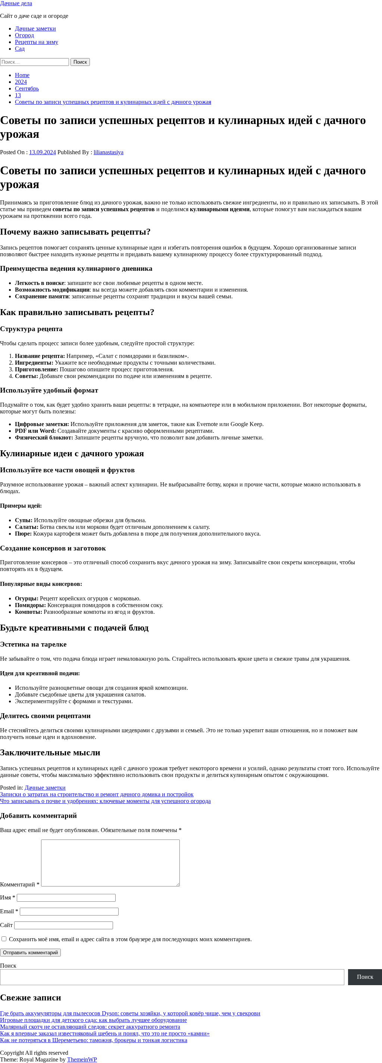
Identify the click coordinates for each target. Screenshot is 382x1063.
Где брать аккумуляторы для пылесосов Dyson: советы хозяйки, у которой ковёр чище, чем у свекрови (130, 1013)
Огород (24, 35)
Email (9, 911)
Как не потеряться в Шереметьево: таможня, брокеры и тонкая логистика (93, 1040)
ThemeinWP (82, 1059)
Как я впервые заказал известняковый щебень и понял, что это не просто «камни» (105, 1033)
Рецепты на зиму (36, 42)
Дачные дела (16, 3)
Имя (7, 897)
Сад (20, 48)
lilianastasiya (108, 152)
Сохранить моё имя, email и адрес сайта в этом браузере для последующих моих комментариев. (130, 939)
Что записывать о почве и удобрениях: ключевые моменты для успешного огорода (105, 801)
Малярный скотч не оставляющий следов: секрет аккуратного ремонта (90, 1027)
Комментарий (20, 884)
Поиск (8, 965)
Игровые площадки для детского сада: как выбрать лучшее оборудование (93, 1020)
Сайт (6, 925)
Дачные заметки (35, 28)
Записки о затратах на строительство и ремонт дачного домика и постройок (97, 794)
